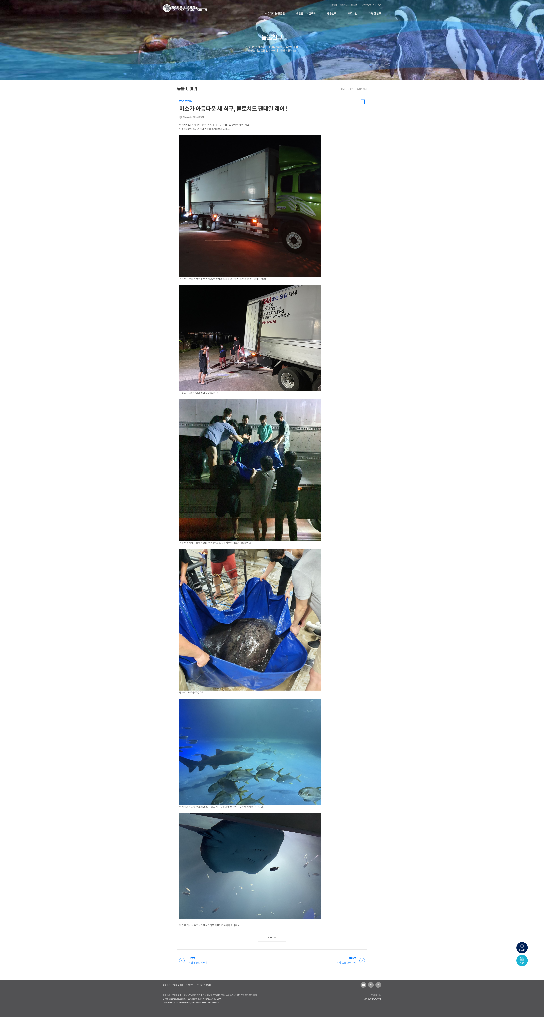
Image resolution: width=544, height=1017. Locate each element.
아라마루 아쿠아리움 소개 (173, 985)
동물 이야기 (362, 89)
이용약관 (189, 985)
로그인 (334, 5)
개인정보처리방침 (204, 985)
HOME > (343, 89)
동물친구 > (352, 89)
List (270, 937)
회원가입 (343, 5)
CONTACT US (368, 5)
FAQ (379, 5)
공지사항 (354, 5)
